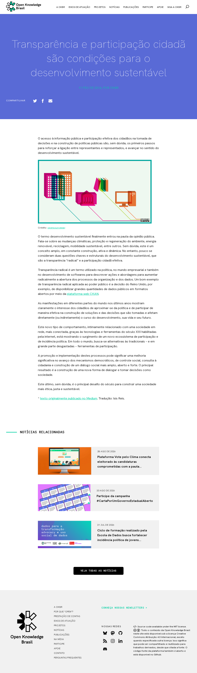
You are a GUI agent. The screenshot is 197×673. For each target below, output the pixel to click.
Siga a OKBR (174, 7)
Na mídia (59, 639)
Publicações (131, 7)
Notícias (114, 7)
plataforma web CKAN (82, 294)
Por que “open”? (63, 611)
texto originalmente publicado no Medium (68, 398)
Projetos (99, 7)
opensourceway (56, 227)
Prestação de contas (67, 616)
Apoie (160, 7)
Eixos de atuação (79, 7)
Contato (59, 653)
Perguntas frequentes (67, 657)
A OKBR (60, 7)
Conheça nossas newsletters (123, 607)
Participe (148, 7)
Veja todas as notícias (99, 570)
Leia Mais (104, 471)
